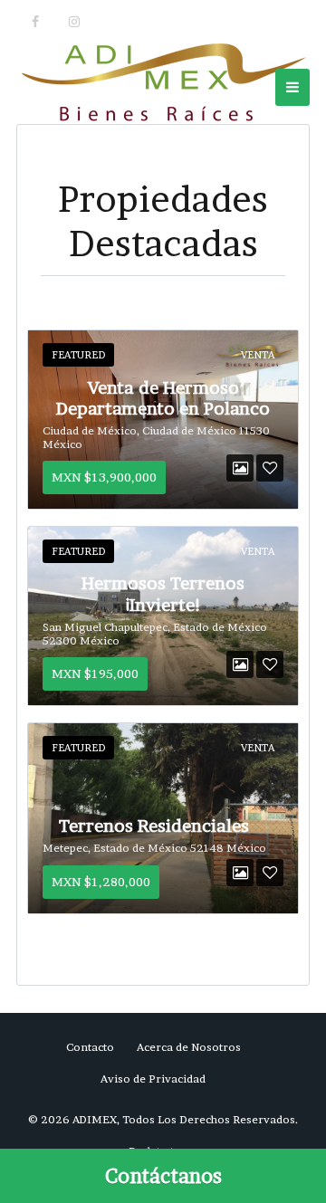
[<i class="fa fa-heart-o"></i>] (270, 468)
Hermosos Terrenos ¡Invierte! (163, 594)
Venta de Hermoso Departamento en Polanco (163, 398)
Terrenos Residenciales (154, 825)
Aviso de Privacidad (153, 1078)
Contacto (90, 1047)
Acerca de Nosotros (189, 1047)
